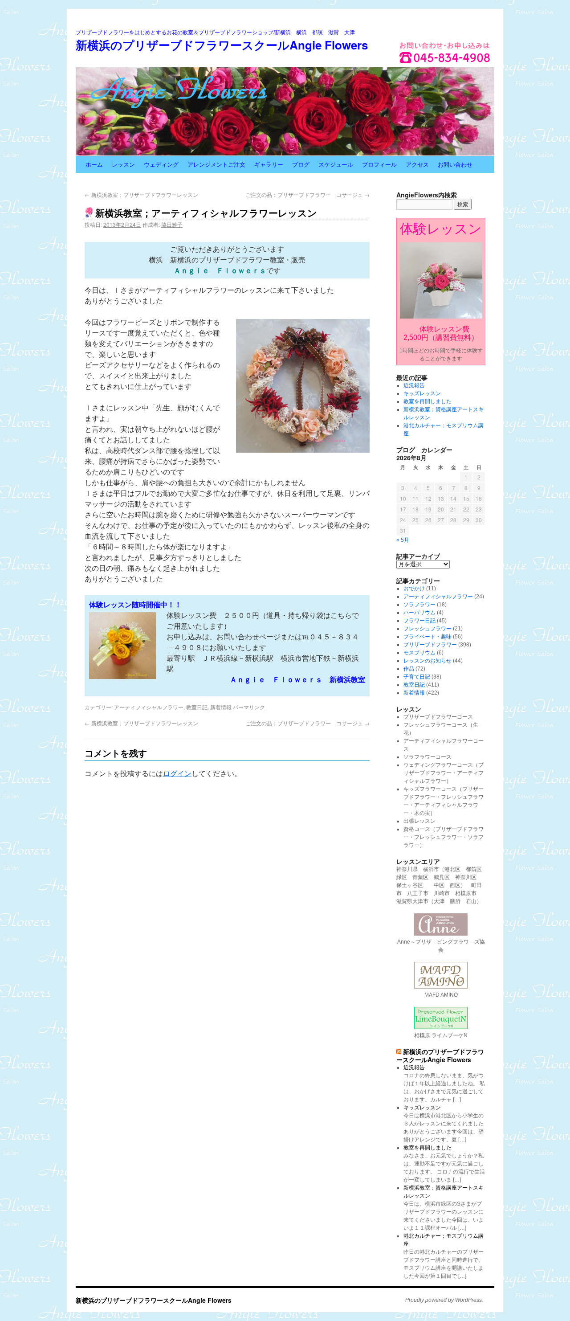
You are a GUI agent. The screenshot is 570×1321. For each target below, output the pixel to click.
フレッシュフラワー (427, 629)
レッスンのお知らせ (427, 661)
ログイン (177, 773)
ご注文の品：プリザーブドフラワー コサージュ (307, 194)
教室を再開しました (427, 401)
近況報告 (414, 385)
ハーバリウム (419, 612)
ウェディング (161, 164)
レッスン (123, 164)
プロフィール (379, 164)
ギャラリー (268, 164)
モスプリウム (419, 653)
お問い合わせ (455, 164)
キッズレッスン (422, 393)
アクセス (417, 164)
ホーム (94, 164)
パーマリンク (249, 707)
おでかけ (414, 588)
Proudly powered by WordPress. (444, 1300)
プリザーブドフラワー (430, 645)
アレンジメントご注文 (216, 164)
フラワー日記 (419, 621)
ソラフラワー (419, 604)
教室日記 (197, 707)
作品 (408, 669)
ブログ (300, 164)
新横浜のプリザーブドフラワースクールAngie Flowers (222, 45)
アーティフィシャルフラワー (148, 707)
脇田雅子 (172, 224)
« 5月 (402, 540)
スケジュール (335, 164)
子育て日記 (416, 677)
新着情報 (221, 707)
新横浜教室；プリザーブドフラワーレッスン (141, 194)
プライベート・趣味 (427, 637)
